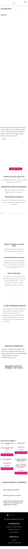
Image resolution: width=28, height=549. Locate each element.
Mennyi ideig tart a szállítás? (11, 490)
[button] (5, 3)
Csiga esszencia (21, 447)
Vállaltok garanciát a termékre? (12, 495)
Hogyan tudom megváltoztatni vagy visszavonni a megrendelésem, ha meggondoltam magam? (13, 502)
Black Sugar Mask (7, 463)
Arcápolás (7, 446)
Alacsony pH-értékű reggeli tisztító (7, 448)
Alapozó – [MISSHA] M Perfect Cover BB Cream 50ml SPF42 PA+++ (21, 466)
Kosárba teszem (15, 169)
